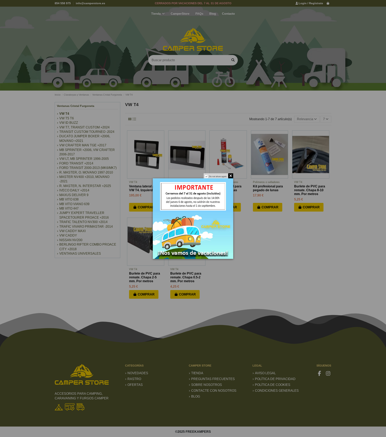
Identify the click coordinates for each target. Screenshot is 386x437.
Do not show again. (218, 176)
